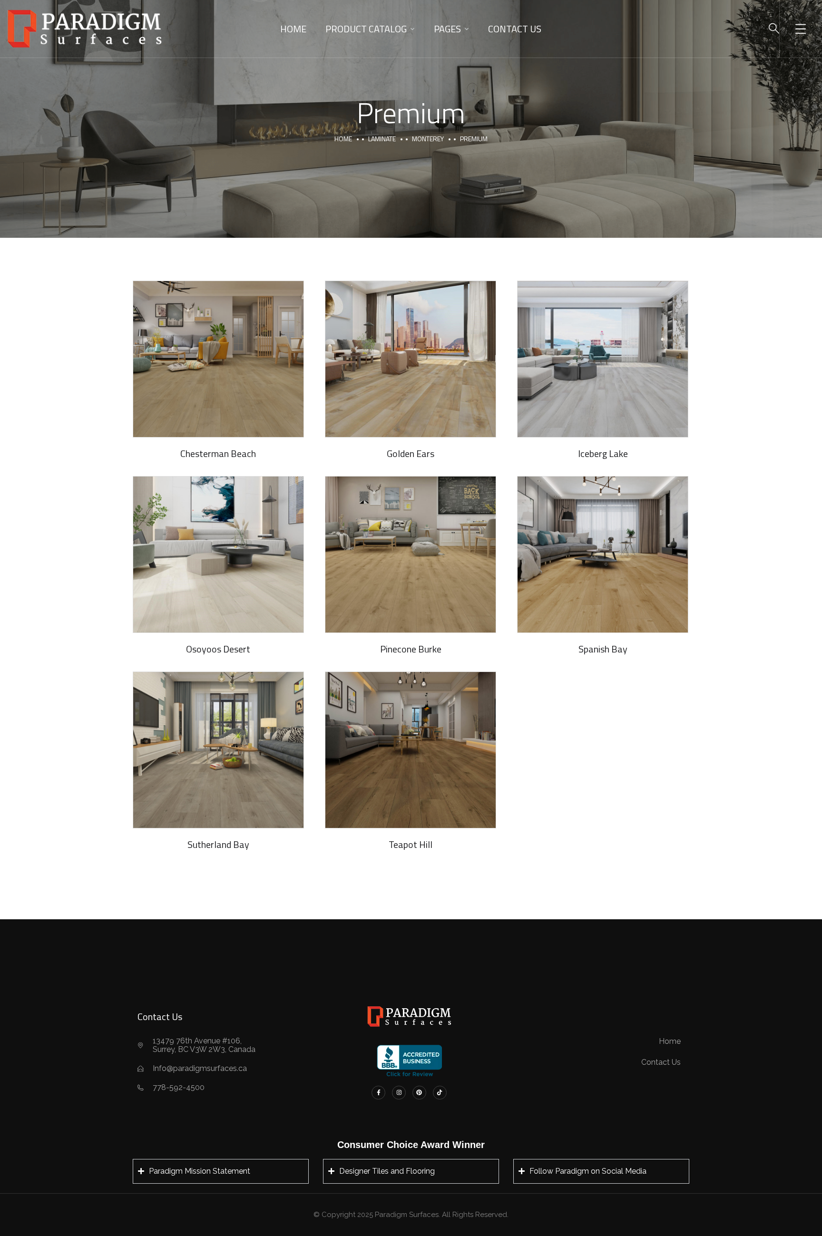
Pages (447, 28)
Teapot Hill (410, 844)
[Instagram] (399, 1093)
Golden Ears (410, 453)
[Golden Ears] (410, 359)
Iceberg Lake (603, 453)
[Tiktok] (440, 1093)
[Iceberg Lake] (602, 359)
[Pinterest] (419, 1093)
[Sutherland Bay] (218, 750)
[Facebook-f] (378, 1093)
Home (293, 28)
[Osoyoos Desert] (218, 554)
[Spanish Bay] (602, 554)
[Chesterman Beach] (218, 359)
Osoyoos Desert (218, 649)
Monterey (428, 139)
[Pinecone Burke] (410, 554)
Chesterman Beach (218, 453)
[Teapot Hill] (410, 750)
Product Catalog (366, 28)
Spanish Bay (602, 649)
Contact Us (514, 28)
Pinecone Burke (410, 649)
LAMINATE (382, 139)
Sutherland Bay (218, 844)
